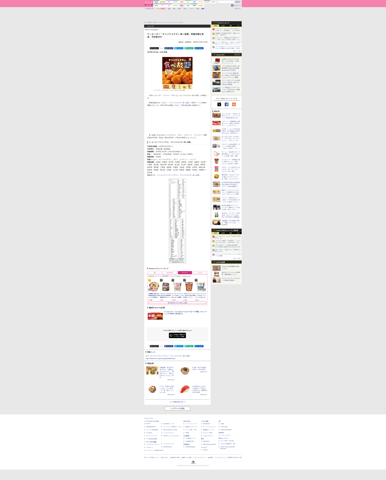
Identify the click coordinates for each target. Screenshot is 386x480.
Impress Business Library (170, 429)
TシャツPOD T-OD (190, 429)
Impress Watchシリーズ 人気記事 (227, 230)
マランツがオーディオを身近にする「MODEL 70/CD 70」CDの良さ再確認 (231, 82)
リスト (161, 48)
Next (204, 289)
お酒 (184, 8)
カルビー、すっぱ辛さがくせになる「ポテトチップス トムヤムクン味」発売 (231, 169)
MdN (202, 439)
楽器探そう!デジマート (191, 426)
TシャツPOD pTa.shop (227, 441)
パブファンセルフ (225, 435)
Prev (150, 289)
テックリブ (204, 447)
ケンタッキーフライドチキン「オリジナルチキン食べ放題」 (179, 175)
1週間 (230, 25)
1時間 (215, 25)
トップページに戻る (177, 408)
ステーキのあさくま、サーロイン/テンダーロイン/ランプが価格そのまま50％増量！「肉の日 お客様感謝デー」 (228, 48)
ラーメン (185, 272)
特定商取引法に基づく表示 (235, 457)
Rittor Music (186, 421)
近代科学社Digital (190, 447)
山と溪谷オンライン (190, 438)
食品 (174, 8)
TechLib (205, 450)
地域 (197, 8)
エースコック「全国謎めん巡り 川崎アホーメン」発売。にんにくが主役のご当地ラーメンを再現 (228, 39)
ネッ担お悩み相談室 (151, 439)
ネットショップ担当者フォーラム (172, 426)
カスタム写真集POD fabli (228, 444)
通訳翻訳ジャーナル (208, 429)
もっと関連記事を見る (176, 402)
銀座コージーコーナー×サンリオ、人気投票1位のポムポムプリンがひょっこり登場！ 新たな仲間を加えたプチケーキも (231, 194)
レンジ (200, 272)
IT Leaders (149, 432)
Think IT (148, 423)
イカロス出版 (204, 421)
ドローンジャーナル (151, 435)
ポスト (155, 48)
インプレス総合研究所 (152, 429)
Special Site (220, 55)
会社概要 (210, 457)
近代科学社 (186, 444)
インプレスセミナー (168, 432)
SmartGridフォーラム (169, 423)
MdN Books (206, 441)
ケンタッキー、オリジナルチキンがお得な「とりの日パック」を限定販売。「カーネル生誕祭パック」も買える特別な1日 (228, 30)
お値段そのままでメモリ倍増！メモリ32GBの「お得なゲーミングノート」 (230, 61)
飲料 (179, 8)
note (190, 48)
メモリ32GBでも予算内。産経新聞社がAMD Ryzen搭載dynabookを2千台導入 (230, 68)
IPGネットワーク (223, 438)
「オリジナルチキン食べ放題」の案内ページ (184, 102)
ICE (220, 421)
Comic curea (224, 426)
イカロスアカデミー (208, 435)
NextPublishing (167, 447)
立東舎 (187, 432)
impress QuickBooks (226, 429)
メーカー (191, 8)
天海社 (222, 423)
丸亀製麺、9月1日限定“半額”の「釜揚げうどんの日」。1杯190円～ (231, 222)
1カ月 (238, 25)
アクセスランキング (222, 23)
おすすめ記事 (220, 262)
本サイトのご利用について (151, 457)
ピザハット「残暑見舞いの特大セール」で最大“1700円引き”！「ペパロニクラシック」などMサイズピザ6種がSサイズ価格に (231, 125)
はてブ (180, 48)
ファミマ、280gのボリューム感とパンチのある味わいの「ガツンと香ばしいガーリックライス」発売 (228, 43)
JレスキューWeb (207, 432)
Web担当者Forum (151, 426)
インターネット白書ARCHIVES (154, 450)
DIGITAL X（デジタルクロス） (171, 435)
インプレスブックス (168, 444)
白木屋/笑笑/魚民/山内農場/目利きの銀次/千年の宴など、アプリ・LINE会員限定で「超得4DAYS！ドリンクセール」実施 (231, 186)
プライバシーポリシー (200, 457)
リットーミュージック (191, 423)
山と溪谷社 (186, 435)
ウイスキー (169, 272)
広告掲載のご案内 (175, 457)
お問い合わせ (164, 457)
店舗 (169, 8)
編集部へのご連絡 (186, 457)
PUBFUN (221, 432)
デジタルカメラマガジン (153, 444)
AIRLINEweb (206, 423)
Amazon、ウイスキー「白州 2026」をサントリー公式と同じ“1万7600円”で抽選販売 (231, 215)
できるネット (149, 447)
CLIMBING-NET (189, 441)
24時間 (223, 25)
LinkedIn (200, 48)
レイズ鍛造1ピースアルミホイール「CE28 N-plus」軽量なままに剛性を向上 (231, 89)
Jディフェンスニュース (209, 426)
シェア (170, 48)
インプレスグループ (220, 457)
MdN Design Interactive (209, 444)
